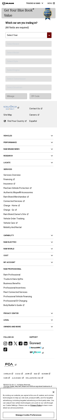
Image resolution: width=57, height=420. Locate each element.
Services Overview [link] (12, 175)
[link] (8, 3)
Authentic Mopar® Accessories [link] (18, 192)
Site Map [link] (8, 115)
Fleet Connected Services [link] (15, 292)
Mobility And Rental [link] (12, 227)
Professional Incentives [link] (15, 288)
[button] (34, 3)
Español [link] (33, 121)
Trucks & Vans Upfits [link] (13, 279)
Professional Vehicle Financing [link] (18, 296)
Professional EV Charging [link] (15, 301)
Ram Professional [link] (12, 275)
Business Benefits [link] (12, 283)
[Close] (53, 392)
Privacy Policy (36, 405)
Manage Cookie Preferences (28, 415)
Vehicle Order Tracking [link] (14, 218)
